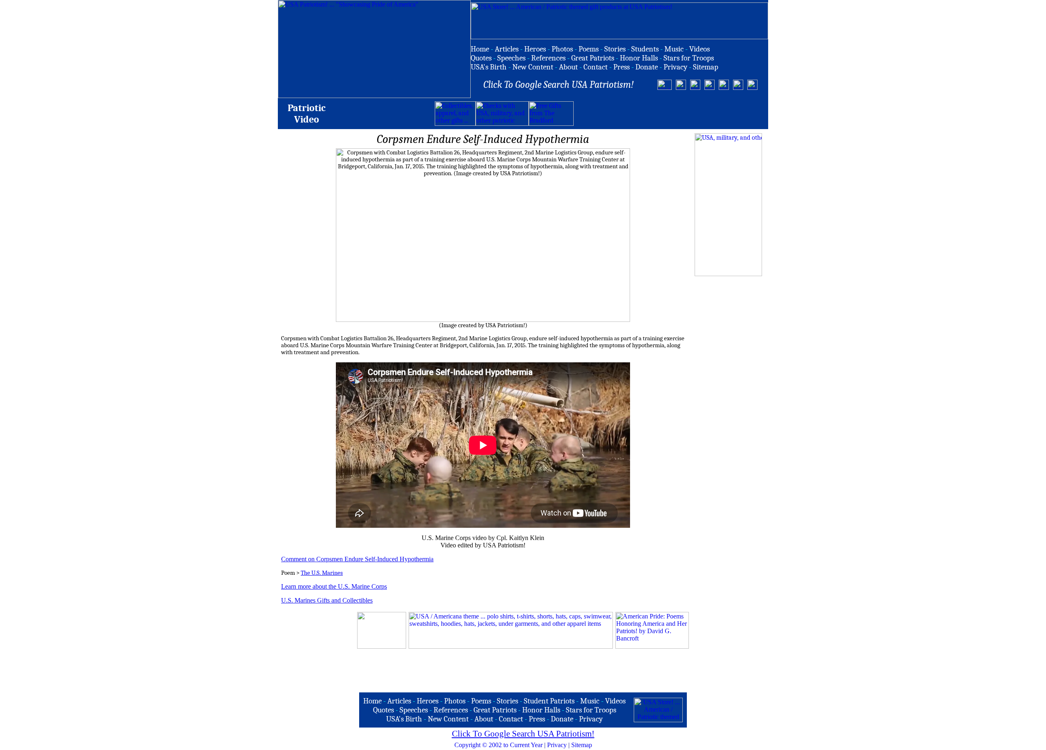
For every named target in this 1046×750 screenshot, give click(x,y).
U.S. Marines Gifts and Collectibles (327, 600)
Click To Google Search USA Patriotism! (523, 734)
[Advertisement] (669, 113)
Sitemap (581, 744)
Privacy (557, 744)
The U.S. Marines (322, 572)
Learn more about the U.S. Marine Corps (334, 586)
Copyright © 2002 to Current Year (498, 744)
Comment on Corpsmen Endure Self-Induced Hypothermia (357, 559)
